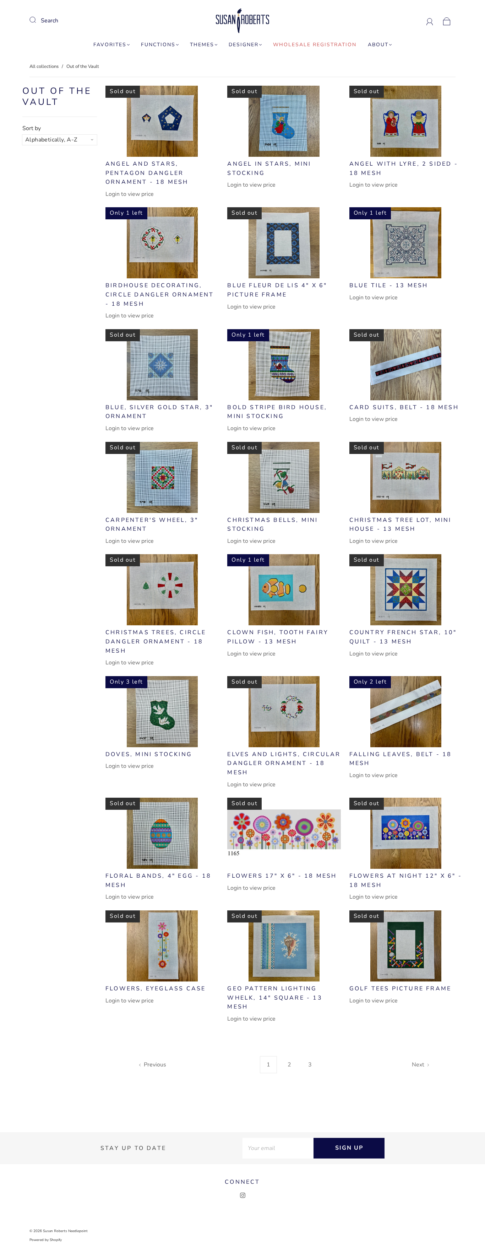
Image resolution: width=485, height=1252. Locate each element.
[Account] (429, 21)
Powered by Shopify (45, 1239)
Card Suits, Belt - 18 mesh (404, 407)
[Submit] (37, 20)
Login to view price (129, 194)
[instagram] (242, 1195)
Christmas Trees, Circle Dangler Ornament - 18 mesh (155, 641)
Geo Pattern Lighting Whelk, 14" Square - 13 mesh (274, 998)
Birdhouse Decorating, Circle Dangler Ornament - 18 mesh (159, 294)
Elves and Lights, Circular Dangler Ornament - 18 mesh (283, 763)
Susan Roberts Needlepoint (65, 1231)
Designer (243, 45)
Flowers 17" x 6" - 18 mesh (282, 876)
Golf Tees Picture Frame (400, 988)
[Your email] (278, 1148)
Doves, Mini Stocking (148, 754)
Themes (202, 45)
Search (49, 21)
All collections (44, 66)
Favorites (109, 45)
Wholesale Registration (314, 45)
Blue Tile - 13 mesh (388, 285)
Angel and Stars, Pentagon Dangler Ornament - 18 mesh (147, 173)
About (378, 45)
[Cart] (447, 21)
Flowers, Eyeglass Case (155, 988)
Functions (158, 45)
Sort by (31, 128)
